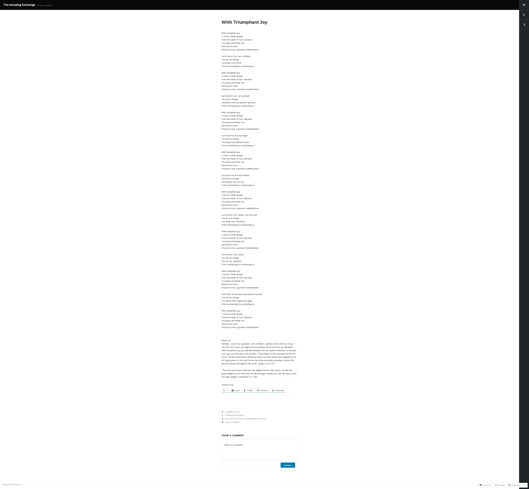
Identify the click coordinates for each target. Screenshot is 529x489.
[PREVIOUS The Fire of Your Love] (524, 15)
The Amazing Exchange (19, 4)
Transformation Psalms (255, 419)
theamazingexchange (234, 415)
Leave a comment (232, 422)
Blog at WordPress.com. (12, 484)
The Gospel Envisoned (234, 419)
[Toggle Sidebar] (524, 5)
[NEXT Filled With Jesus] (524, 25)
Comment (288, 465)
